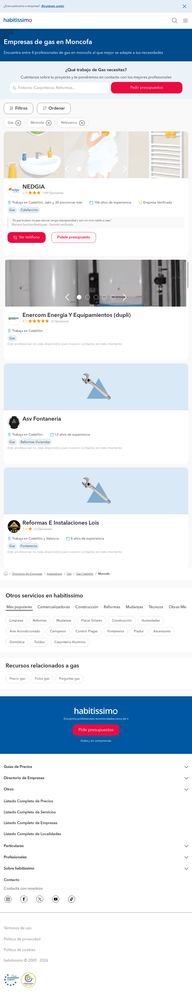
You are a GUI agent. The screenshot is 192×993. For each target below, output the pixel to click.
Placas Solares (91, 620)
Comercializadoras (53, 607)
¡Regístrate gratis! (52, 6)
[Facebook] (24, 900)
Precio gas (17, 678)
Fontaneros (115, 631)
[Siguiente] (125, 169)
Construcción (86, 607)
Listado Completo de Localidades (32, 834)
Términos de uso (18, 928)
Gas (69, 574)
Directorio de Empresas (27, 574)
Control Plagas (87, 631)
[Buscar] (175, 21)
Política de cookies (19, 950)
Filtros (21, 108)
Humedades (151, 620)
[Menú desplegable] (187, 21)
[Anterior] (67, 169)
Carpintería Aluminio (70, 642)
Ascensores (161, 631)
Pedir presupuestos (146, 88)
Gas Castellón (84, 574)
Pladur (139, 631)
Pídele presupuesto (73, 237)
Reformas (112, 607)
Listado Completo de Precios (28, 801)
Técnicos (156, 607)
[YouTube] (56, 900)
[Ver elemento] (79, 169)
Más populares (19, 607)
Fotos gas (42, 678)
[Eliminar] (18, 123)
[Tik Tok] (71, 900)
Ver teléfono (29, 237)
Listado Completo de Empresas (30, 823)
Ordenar (56, 108)
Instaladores (54, 574)
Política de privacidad (22, 939)
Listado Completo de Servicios (30, 812)
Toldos (39, 642)
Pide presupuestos (96, 730)
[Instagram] (8, 900)
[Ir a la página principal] (18, 20)
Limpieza (16, 620)
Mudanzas (134, 607)
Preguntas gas (69, 678)
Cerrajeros (58, 631)
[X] (40, 900)
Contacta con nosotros (23, 889)
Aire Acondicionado (25, 631)
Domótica (17, 642)
